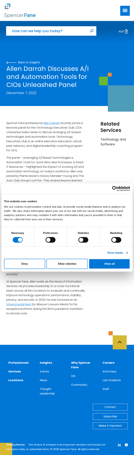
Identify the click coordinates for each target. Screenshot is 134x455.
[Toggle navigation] (125, 11)
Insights (46, 363)
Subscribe (110, 416)
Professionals (18, 363)
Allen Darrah (51, 123)
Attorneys (109, 371)
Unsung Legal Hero (18, 304)
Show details (115, 252)
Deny (24, 263)
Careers (108, 363)
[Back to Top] (121, 340)
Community (79, 385)
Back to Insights (28, 62)
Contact (110, 407)
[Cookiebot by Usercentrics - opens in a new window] (114, 188)
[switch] (50, 240)
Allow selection (67, 263)
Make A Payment (110, 426)
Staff (106, 389)
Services (14, 371)
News (43, 380)
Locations (15, 380)
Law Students (112, 380)
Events (44, 371)
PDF (122, 32)
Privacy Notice (15, 444)
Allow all (109, 263)
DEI (73, 376)
